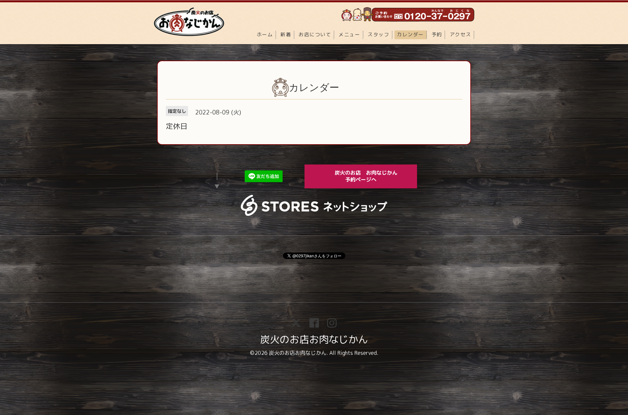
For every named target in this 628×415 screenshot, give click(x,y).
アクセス (460, 34)
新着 (285, 34)
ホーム (265, 34)
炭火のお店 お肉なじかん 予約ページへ (370, 176)
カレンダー (410, 34)
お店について (315, 34)
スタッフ (378, 34)
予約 (436, 34)
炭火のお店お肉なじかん (314, 339)
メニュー (349, 34)
